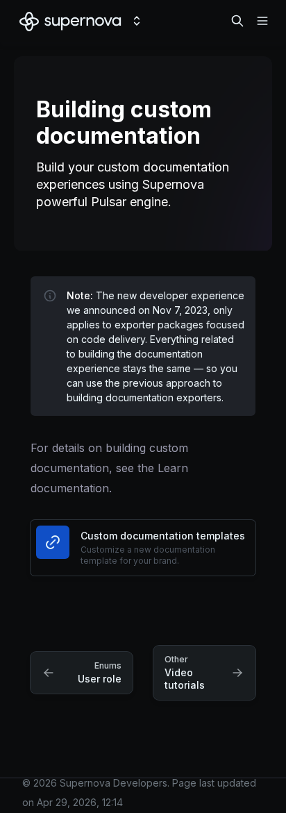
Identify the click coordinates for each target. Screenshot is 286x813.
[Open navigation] (262, 20)
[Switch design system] (136, 20)
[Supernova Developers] (70, 20)
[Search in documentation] (237, 20)
